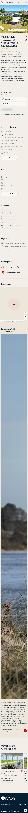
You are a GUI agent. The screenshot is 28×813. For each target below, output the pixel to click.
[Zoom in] (25, 316)
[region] (14, 304)
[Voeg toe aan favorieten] (25, 36)
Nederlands (6, 804)
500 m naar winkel (9, 216)
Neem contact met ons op (17, 114)
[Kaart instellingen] (25, 313)
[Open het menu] (25, 2)
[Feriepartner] (7, 2)
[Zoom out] (25, 319)
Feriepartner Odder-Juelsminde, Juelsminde (10, 730)
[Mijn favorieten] (22, 2)
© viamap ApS (8, 321)
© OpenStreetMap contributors (17, 321)
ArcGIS (2, 321)
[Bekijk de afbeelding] (14, 19)
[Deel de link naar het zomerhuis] (25, 40)
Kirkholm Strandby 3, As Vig (12, 51)
